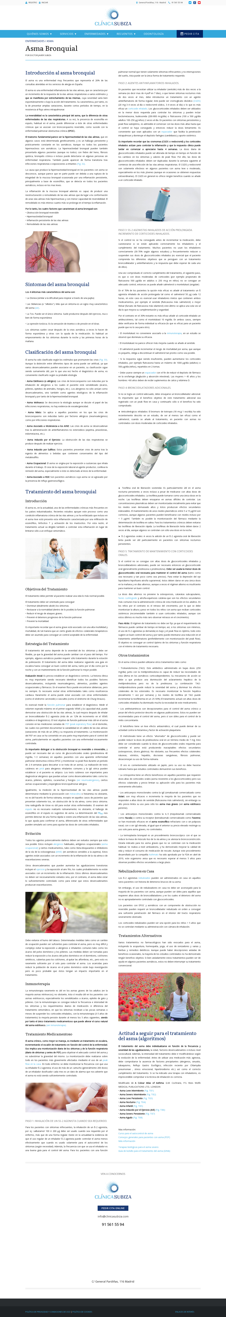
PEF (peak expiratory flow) (78, 724)
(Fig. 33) (103, 359)
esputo (28, 809)
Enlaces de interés (184, 1311)
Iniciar (45, 2)
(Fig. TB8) (138, 1117)
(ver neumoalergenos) (88, 780)
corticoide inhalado (137, 108)
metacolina (75, 793)
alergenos (58, 844)
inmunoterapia (174, 333)
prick (42, 768)
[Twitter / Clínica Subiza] (190, 2)
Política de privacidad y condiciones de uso (47, 1311)
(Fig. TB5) (138, 1106)
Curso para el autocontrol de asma (135, 1133)
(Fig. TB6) (160, 1109)
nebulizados (144, 877)
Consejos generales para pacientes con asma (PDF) (144, 1137)
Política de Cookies (82, 1311)
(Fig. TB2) (151, 1094)
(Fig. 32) (81, 163)
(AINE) (59, 851)
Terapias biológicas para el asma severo (138, 1147)
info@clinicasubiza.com (113, 1216)
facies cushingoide (127, 598)
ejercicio (40, 869)
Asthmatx (154, 854)
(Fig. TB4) (141, 1102)
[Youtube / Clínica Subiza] (199, 2)
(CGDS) (197, 100)
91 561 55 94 (177, 2)
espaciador (166, 131)
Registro (33, 2)
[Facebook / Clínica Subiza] (194, 2)
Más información (126, 1141)
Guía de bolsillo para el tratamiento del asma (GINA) (144, 1150)
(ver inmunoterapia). (56, 1025)
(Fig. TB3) (148, 1098)
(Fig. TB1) (149, 1090)
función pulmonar (56, 704)
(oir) (37, 307)
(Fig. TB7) (150, 1113)
